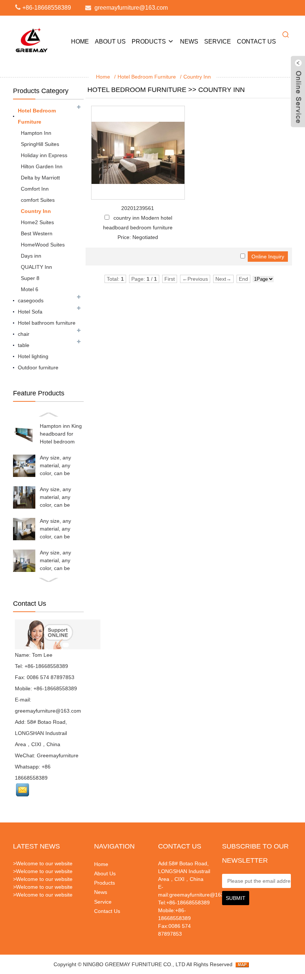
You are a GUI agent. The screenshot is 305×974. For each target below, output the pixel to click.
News (189, 41)
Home (80, 41)
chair (23, 334)
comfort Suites (38, 200)
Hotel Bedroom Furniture (147, 77)
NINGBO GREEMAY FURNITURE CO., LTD (134, 964)
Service (217, 41)
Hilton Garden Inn (41, 166)
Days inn (31, 256)
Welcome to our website (44, 863)
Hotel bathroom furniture (47, 323)
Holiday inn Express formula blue (44, 156)
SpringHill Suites (40, 144)
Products (149, 41)
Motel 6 (29, 289)
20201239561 (137, 208)
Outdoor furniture (38, 367)
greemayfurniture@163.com (131, 7)
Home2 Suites (37, 222)
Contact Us (256, 41)
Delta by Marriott (40, 178)
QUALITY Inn (36, 267)
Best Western (36, 233)
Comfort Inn (35, 189)
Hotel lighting (33, 356)
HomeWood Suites (43, 245)
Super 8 (30, 278)
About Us (110, 41)
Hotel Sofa (30, 312)
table (23, 345)
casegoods (31, 300)
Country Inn (197, 77)
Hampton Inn (36, 133)
